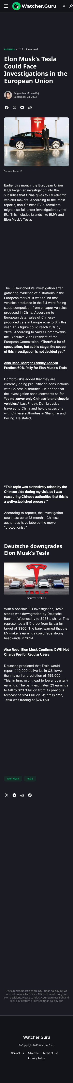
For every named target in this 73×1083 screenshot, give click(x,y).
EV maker (11, 633)
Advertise (33, 1053)
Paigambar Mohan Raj (26, 93)
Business (9, 49)
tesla (30, 778)
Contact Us (17, 1053)
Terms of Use (50, 1053)
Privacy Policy (36, 1058)
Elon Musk (13, 778)
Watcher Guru (36, 1037)
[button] (6, 6)
